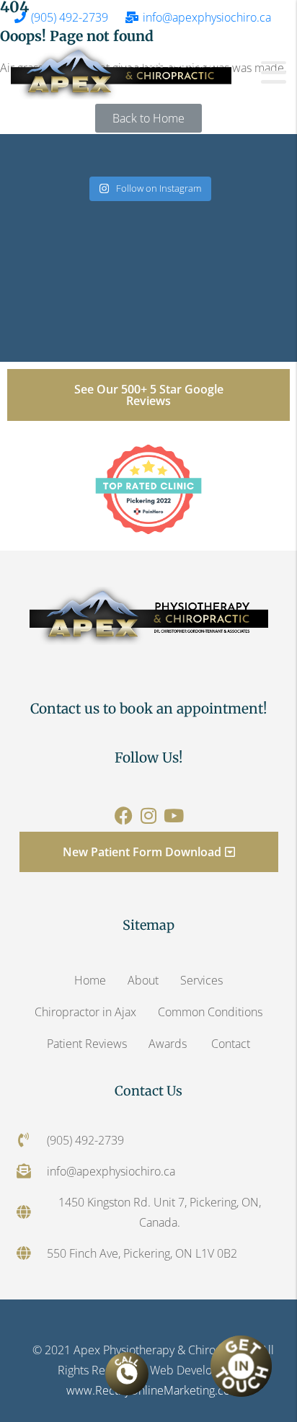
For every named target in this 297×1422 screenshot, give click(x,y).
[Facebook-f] (124, 815)
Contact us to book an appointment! (148, 708)
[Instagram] (149, 815)
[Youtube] (174, 815)
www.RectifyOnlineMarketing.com (153, 1390)
